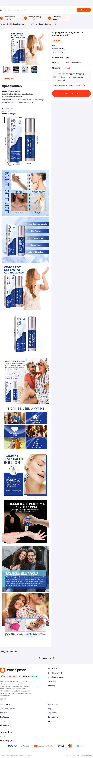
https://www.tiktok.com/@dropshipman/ (2, 699)
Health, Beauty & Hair (15, 24)
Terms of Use (71, 755)
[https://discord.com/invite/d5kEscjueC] (5, 699)
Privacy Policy (81, 755)
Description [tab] (9, 78)
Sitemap (90, 755)
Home (2, 24)
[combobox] (78, 62)
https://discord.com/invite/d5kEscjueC (5, 699)
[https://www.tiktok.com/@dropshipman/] (1, 699)
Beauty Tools (32, 24)
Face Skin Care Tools (47, 24)
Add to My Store (71, 93)
